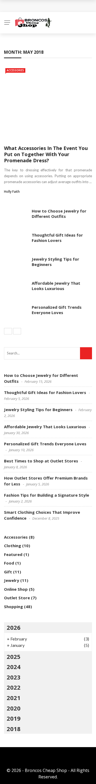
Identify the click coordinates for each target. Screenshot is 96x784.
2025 (14, 656)
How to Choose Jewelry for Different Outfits (59, 213)
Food (9, 563)
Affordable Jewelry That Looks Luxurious (56, 285)
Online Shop (16, 589)
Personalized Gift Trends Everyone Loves (57, 309)
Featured (13, 554)
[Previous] (8, 331)
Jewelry (11, 580)
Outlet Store (17, 597)
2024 (14, 667)
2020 (14, 708)
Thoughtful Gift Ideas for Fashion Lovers (57, 237)
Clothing (12, 545)
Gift (8, 571)
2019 (14, 718)
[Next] (17, 331)
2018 (14, 729)
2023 (14, 677)
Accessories (15, 70)
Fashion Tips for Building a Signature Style (46, 495)
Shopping (13, 606)
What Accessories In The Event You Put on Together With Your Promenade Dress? (46, 154)
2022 (14, 687)
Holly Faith (12, 191)
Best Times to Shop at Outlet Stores (41, 461)
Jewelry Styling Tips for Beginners (55, 261)
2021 (14, 698)
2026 (14, 627)
